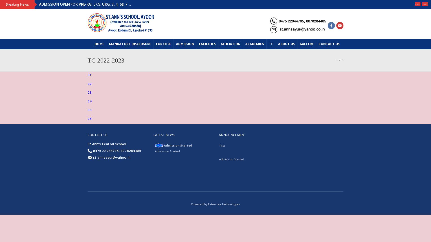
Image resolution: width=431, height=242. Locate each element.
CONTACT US (329, 44)
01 (90, 75)
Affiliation (230, 44)
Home (99, 44)
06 (90, 118)
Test (222, 146)
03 (90, 92)
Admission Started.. (232, 159)
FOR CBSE (163, 44)
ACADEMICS (254, 44)
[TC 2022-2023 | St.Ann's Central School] (121, 22)
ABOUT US (286, 44)
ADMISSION (185, 44)
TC (271, 44)
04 (90, 101)
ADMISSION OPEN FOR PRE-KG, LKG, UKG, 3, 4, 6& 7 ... (85, 4)
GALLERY (307, 44)
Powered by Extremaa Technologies (215, 204)
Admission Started (178, 145)
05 (90, 110)
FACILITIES (207, 44)
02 (90, 83)
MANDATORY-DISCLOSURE (130, 44)
